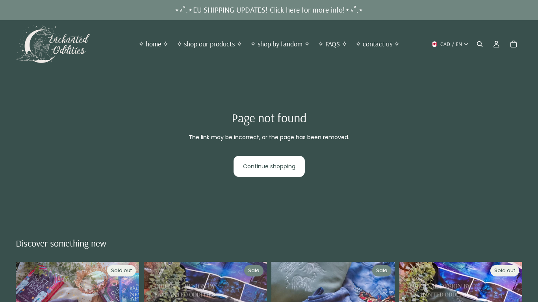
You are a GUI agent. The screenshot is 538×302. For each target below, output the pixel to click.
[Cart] (513, 44)
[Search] (479, 44)
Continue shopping (269, 166)
